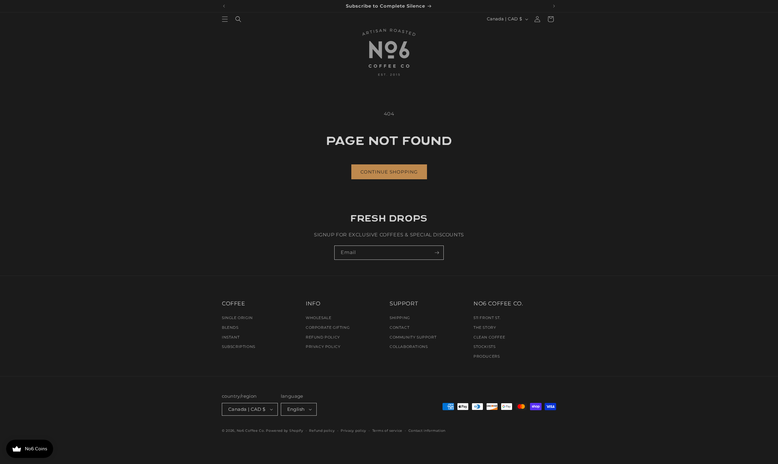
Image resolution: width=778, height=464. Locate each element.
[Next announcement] (554, 6)
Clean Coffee (489, 337)
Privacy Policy (323, 346)
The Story (484, 327)
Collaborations (409, 346)
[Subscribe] (436, 253)
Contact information (427, 430)
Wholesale (318, 317)
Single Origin (237, 317)
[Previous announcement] (224, 6)
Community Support (413, 337)
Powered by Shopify (284, 430)
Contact (399, 327)
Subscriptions (238, 346)
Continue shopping (389, 172)
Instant (230, 337)
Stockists (484, 346)
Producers (486, 356)
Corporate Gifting (327, 327)
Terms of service (387, 430)
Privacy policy (353, 430)
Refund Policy (323, 337)
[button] (225, 19)
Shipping (400, 317)
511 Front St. (487, 317)
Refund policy (322, 430)
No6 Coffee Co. (251, 430)
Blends (230, 327)
